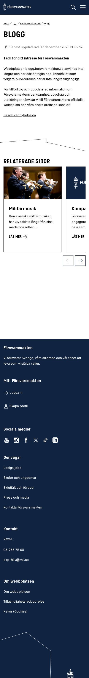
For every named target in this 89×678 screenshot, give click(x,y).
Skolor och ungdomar (19, 478)
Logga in (16, 393)
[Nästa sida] (80, 260)
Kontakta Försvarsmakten (22, 507)
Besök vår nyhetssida (19, 115)
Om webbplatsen (16, 592)
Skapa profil (19, 406)
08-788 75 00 (13, 550)
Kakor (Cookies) (15, 611)
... (15, 23)
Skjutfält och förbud (18, 488)
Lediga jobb (12, 468)
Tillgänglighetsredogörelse (23, 601)
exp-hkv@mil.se (16, 560)
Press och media (16, 497)
